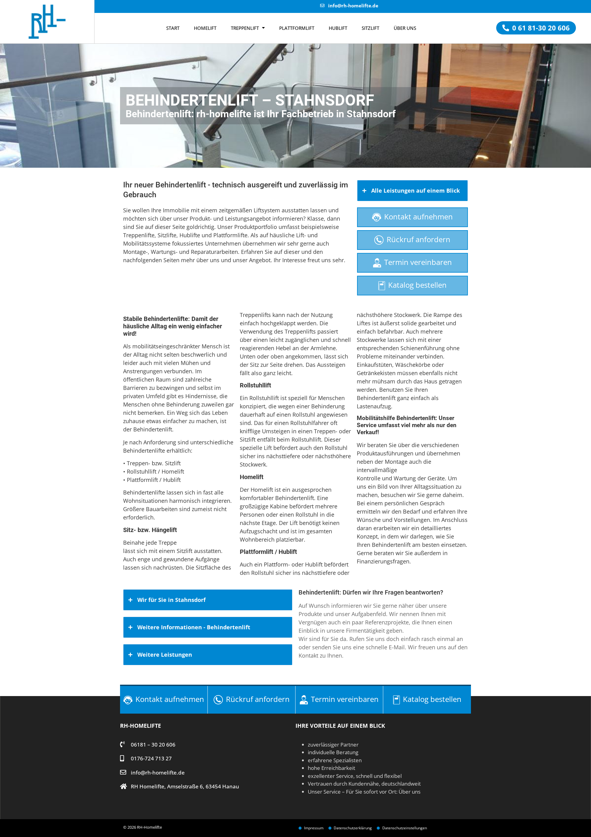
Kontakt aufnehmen (418, 216)
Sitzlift (370, 28)
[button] (536, 27)
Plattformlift (296, 28)
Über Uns (405, 28)
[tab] (412, 190)
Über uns (409, 791)
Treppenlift (245, 28)
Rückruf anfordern (418, 239)
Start (172, 28)
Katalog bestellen (417, 285)
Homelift (205, 28)
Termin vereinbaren (418, 262)
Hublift (338, 28)
